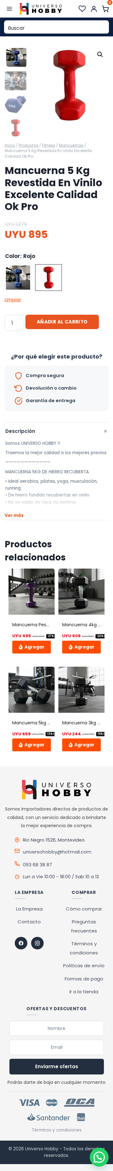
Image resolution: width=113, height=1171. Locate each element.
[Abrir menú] (9, 8)
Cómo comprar (84, 909)
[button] (100, 54)
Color (12, 256)
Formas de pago (84, 978)
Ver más (14, 515)
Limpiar (13, 300)
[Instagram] (37, 943)
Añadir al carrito (62, 321)
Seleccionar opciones (31, 647)
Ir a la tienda (83, 991)
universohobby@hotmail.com (57, 851)
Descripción (56, 431)
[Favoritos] (82, 9)
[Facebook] (21, 943)
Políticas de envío (84, 965)
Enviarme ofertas (56, 1066)
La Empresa (29, 909)
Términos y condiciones (57, 1130)
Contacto (29, 921)
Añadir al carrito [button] (81, 647)
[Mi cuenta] (94, 9)
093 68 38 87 (37, 864)
